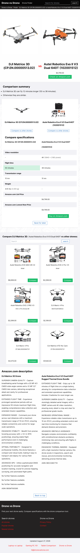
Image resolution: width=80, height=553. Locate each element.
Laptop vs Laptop (15, 546)
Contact (43, 526)
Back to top (40, 495)
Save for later (40, 223)
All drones (6, 522)
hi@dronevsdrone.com (40, 550)
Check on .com (60, 77)
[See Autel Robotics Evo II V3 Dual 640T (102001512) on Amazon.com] (60, 35)
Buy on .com (58, 216)
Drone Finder (27, 3)
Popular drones (8, 526)
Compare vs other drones (22, 131)
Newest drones (8, 529)
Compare (32, 280)
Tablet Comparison (48, 546)
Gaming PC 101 (32, 546)
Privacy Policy (45, 522)
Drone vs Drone (7, 7)
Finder (16, 7)
